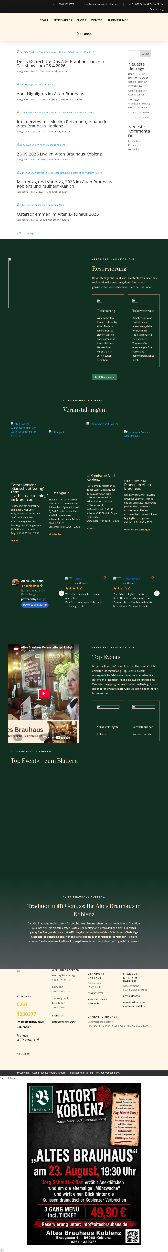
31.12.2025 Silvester (138, 112)
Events (96, 20)
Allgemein (54, 99)
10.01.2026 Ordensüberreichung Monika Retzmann (139, 103)
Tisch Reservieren (105, 377)
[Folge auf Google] (21, 4)
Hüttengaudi (60, 492)
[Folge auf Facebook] (4, 4)
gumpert (25, 131)
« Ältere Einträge (25, 233)
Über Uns (83, 34)
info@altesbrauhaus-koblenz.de (101, 4)
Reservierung (157, 9)
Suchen (145, 53)
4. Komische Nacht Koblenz (102, 477)
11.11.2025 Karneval (138, 117)
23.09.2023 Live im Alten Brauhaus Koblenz (59, 154)
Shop (80, 20)
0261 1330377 (66, 4)
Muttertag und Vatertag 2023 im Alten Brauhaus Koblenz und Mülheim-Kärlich (64, 184)
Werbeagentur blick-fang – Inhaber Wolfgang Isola (94, 1072)
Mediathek (51, 71)
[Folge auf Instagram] (13, 4)
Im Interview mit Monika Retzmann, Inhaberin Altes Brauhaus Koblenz (62, 124)
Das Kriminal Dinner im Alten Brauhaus (137, 484)
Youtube (63, 71)
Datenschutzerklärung (63, 1021)
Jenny (78, 579)
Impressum (58, 1015)
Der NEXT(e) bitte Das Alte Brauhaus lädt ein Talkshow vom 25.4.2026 (60, 63)
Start (44, 20)
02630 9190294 (131, 996)
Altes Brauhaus (32, 581)
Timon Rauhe (131, 579)
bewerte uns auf (33, 604)
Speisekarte (62, 20)
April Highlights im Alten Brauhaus (50, 94)
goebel (25, 71)
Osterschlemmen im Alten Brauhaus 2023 (58, 214)
